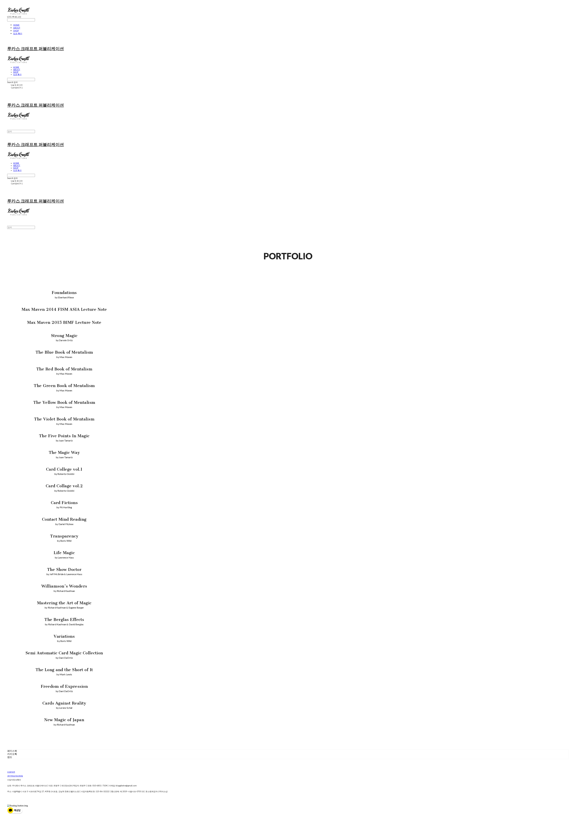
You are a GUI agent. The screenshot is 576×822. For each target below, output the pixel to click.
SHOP (16, 30)
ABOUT (16, 27)
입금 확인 (17, 33)
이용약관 (11, 772)
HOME (16, 25)
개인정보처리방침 (15, 776)
